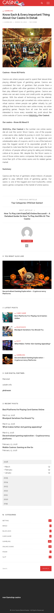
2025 (6, 478)
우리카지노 (33, 115)
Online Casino (27, 546)
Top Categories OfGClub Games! (27, 203)
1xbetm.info (7, 385)
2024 (6, 482)
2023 (6, 486)
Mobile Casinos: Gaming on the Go (18, 447)
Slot (19, 341)
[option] (27, 278)
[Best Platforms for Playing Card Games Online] (8, 317)
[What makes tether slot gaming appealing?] (8, 345)
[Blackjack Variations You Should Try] (8, 331)
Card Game (21, 313)
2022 (6, 491)
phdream (7, 390)
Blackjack (21, 327)
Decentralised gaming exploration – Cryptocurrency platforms (26, 437)
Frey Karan (27, 241)
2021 (6, 495)
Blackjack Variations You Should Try (28, 330)
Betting (27, 520)
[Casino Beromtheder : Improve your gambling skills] (14, 3)
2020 (6, 499)
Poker (27, 552)
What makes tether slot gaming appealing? (32, 344)
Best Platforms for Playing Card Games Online (23, 410)
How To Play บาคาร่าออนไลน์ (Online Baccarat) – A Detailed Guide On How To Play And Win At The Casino (27, 216)
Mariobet (6, 379)
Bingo (27, 526)
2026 (6, 462)
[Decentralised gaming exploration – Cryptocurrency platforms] (27, 275)
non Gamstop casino (12, 597)
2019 (6, 504)
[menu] (48, 3)
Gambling (9, 11)
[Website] (26, 245)
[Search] (42, 3)
